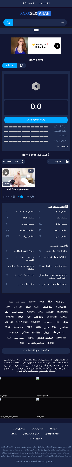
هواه (65, 322)
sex (50, 302)
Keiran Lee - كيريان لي (20, 275)
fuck (20, 317)
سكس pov (53, 224)
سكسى (64, 327)
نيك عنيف (47, 307)
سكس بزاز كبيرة (20, 237)
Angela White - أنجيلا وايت (53, 257)
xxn (8, 307)
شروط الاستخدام (31, 434)
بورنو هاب (38, 317)
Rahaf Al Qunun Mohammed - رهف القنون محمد (53, 276)
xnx (41, 312)
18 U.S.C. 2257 (36, 439)
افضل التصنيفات (57, 207)
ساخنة (32, 302)
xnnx (30, 338)
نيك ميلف (9, 322)
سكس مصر (19, 338)
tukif (41, 302)
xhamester (61, 307)
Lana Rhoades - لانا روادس (53, 266)
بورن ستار (48, 322)
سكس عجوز (53, 237)
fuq (29, 317)
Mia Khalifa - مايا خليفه (53, 251)
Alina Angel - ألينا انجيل (20, 251)
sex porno (22, 322)
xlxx (7, 327)
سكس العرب (17, 312)
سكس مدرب (53, 212)
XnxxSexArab (31, 462)
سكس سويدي (20, 224)
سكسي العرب (36, 343)
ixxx (9, 338)
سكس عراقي (20, 218)
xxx (54, 327)
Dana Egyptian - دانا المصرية (20, 259)
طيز (47, 327)
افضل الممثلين (57, 246)
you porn (52, 317)
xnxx (21, 343)
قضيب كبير (21, 302)
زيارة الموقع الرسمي (36, 120)
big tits (36, 333)
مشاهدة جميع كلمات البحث (36, 351)
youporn (35, 322)
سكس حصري (45, 338)
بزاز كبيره (60, 302)
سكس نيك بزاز (53, 230)
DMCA (13, 434)
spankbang (62, 312)
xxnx (38, 327)
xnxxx (50, 343)
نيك (11, 302)
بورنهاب (50, 312)
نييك (7, 312)
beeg (29, 327)
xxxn (36, 307)
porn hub (13, 333)
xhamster (61, 338)
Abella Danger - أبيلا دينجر (53, 284)
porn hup (18, 328)
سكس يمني (53, 218)
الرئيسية (53, 429)
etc (57, 322)
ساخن (25, 333)
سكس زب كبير (20, 230)
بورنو (46, 333)
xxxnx (63, 317)
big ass (10, 317)
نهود (28, 307)
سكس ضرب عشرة (20, 212)
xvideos (31, 312)
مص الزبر (18, 307)
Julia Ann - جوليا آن (20, 284)
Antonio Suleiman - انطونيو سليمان (20, 267)
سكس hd (58, 333)
